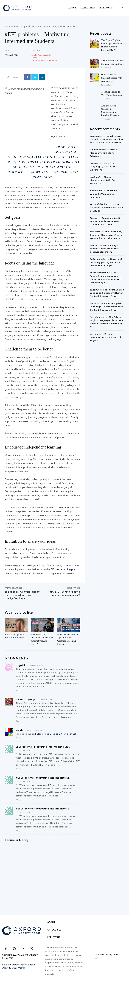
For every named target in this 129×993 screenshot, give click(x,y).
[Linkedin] (42, 77)
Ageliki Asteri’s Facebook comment (62, 116)
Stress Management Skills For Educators (103, 152)
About (72, 8)
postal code (96, 190)
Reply (18, 690)
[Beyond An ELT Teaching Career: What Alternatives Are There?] (42, 625)
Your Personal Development (44, 60)
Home (7, 26)
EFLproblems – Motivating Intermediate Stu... (43, 746)
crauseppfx (95, 136)
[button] (122, 7)
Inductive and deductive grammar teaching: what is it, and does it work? (106, 139)
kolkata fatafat (98, 259)
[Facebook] (27, 77)
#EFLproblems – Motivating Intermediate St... (43, 777)
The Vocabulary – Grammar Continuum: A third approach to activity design (107, 234)
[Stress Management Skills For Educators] (16, 625)
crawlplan (95, 231)
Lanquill (94, 289)
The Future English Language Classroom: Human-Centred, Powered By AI (107, 293)
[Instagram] (14, 948)
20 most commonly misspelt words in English (106, 337)
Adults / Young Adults (21, 26)
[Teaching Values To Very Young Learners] (94, 94)
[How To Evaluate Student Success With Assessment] (94, 77)
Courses (94, 163)
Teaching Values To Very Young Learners (103, 193)
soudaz (20, 730)
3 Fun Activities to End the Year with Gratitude (106, 207)
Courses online (97, 149)
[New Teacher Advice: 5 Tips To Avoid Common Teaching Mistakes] (68, 625)
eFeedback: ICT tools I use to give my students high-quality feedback (22, 595)
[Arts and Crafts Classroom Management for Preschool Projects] (94, 108)
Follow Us (107, 8)
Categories (88, 8)
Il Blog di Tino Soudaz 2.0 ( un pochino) (55, 733)
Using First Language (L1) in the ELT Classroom (103, 166)
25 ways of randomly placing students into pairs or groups (106, 262)
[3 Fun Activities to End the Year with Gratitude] (94, 63)
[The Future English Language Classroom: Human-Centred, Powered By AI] (94, 43)
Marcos (93, 218)
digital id (94, 177)
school (93, 245)
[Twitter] (34, 77)
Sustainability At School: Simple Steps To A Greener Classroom (105, 221)
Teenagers (36, 58)
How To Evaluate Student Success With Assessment (111, 77)
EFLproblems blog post (63, 569)
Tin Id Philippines (99, 204)
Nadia (93, 303)
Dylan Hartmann (99, 272)
